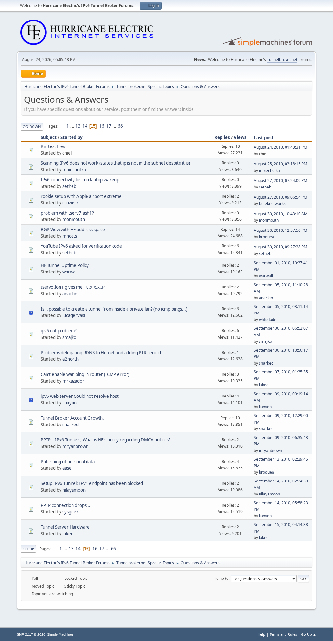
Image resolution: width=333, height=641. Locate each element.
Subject (49, 137)
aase (67, 468)
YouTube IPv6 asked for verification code (81, 246)
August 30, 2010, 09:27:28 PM (280, 247)
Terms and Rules (283, 634)
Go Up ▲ (308, 634)
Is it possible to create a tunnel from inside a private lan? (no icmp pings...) (114, 309)
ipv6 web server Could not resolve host (80, 396)
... (72, 126)
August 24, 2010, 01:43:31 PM (280, 147)
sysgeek (70, 512)
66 (120, 126)
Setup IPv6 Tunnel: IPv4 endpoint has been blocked (92, 483)
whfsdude (267, 319)
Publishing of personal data (68, 462)
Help (261, 634)
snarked (266, 363)
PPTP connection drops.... (66, 505)
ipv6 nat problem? (59, 331)
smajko (69, 337)
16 (101, 126)
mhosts (69, 236)
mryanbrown (75, 446)
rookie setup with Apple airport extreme (81, 196)
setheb (69, 186)
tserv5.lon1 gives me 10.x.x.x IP (73, 287)
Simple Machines (60, 634)
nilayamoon (74, 490)
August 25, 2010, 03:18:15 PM (280, 164)
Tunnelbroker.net (282, 59)
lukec (263, 385)
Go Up (28, 548)
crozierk (70, 203)
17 (108, 126)
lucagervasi (73, 315)
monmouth (73, 219)
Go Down (32, 126)
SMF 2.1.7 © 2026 (31, 634)
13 (78, 126)
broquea (266, 237)
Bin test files (53, 146)
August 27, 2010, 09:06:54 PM (280, 197)
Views (240, 137)
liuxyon (69, 403)
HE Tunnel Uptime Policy (65, 265)
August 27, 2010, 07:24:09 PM (280, 180)
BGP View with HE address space (73, 229)
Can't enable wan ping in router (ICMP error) (85, 374)
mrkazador (73, 381)
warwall (69, 272)
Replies (222, 137)
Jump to (222, 578)
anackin (69, 294)
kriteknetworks (272, 203)
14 (84, 126)
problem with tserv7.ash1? (67, 213)
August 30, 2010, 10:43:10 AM (281, 213)
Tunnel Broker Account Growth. (72, 418)
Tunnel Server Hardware (65, 527)
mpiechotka (74, 170)
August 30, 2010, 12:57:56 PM (280, 230)
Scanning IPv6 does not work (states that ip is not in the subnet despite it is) (115, 163)
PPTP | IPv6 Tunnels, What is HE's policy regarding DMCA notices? (106, 440)
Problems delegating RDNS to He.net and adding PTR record (101, 352)
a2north (70, 359)
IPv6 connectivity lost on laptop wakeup (80, 180)
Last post (263, 138)
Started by (71, 137)
